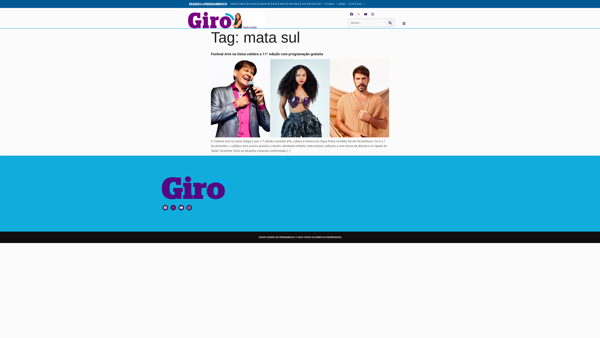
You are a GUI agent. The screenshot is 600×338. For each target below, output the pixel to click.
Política (243, 4)
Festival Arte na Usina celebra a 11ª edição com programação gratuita (267, 54)
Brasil (275, 4)
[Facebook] (351, 14)
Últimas (233, 4)
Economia (252, 4)
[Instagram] (373, 14)
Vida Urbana (293, 4)
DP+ (319, 4)
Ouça (359, 4)
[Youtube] (365, 14)
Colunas (331, 4)
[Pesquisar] (390, 23)
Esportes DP (265, 4)
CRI (352, 4)
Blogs (342, 4)
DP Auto (312, 4)
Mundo (283, 4)
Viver (304, 4)
